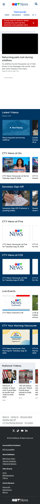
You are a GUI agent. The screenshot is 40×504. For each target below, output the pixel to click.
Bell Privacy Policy (9, 459)
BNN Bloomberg (8, 475)
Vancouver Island (26, 417)
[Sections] (4, 4)
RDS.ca (5, 492)
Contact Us (14, 417)
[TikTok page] (18, 430)
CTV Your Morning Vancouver (13, 423)
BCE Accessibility (9, 449)
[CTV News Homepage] (20, 4)
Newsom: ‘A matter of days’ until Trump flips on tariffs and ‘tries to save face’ (9, 391)
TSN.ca (5, 478)
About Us (6, 417)
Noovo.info (6, 487)
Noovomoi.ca (7, 490)
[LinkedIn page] (26, 430)
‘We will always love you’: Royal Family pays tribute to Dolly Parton (25, 390)
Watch (7, 15)
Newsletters (16, 15)
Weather (26, 15)
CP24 (4, 473)
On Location (29, 423)
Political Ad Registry (9, 464)
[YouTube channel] (22, 430)
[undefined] (16, 130)
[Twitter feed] (13, 430)
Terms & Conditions (9, 461)
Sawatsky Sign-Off (9, 420)
